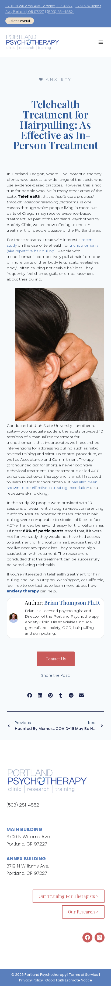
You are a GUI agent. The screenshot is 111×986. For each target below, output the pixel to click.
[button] (30, 695)
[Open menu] (101, 42)
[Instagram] (100, 937)
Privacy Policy (31, 980)
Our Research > (83, 912)
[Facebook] (87, 937)
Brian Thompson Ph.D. (72, 602)
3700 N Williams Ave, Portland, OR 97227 (38, 6)
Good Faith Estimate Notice (68, 980)
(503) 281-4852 (60, 11)
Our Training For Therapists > (69, 896)
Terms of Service (83, 974)
